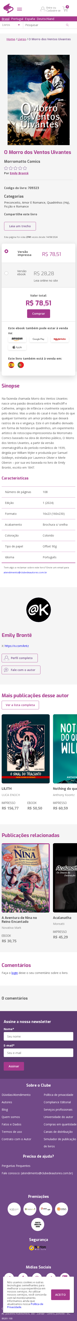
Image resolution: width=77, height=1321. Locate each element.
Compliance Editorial (57, 1102)
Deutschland (45, 19)
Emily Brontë (19, 173)
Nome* (9, 1029)
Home (11, 39)
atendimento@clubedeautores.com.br (25, 572)
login (14, 973)
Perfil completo (22, 658)
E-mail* (9, 1045)
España (30, 19)
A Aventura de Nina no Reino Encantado (19, 920)
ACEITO (60, 1295)
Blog (5, 1109)
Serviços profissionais (58, 1109)
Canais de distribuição (58, 1132)
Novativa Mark (11, 928)
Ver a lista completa (20, 705)
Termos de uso (12, 1132)
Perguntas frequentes (16, 1166)
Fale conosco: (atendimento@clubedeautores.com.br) (37, 1173)
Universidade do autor (58, 1117)
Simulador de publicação (60, 1142)
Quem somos (11, 1117)
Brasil (5, 19)
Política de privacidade (58, 1095)
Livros (22, 39)
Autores (7, 1102)
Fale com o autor (23, 670)
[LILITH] (26, 749)
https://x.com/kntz (17, 646)
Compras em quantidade (60, 1124)
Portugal (17, 19)
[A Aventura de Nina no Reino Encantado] (26, 878)
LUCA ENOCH (11, 795)
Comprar (38, 313)
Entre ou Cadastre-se (53, 9)
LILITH (6, 789)
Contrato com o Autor (16, 1139)
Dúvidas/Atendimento (16, 1095)
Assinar (14, 1066)
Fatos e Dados (11, 1124)
